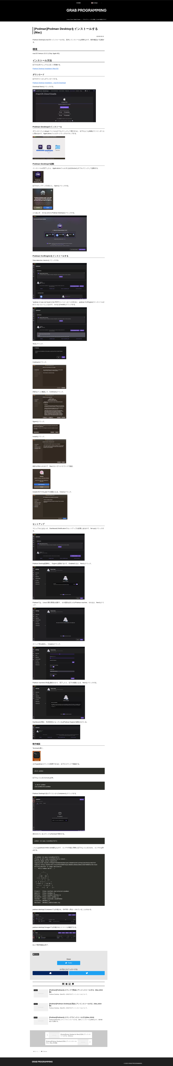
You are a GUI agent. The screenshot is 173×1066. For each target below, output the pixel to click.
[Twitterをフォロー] (87, 973)
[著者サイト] (50, 973)
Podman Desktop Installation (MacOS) (45, 68)
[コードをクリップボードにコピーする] (102, 771)
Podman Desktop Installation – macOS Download (49, 83)
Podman (36, 954)
